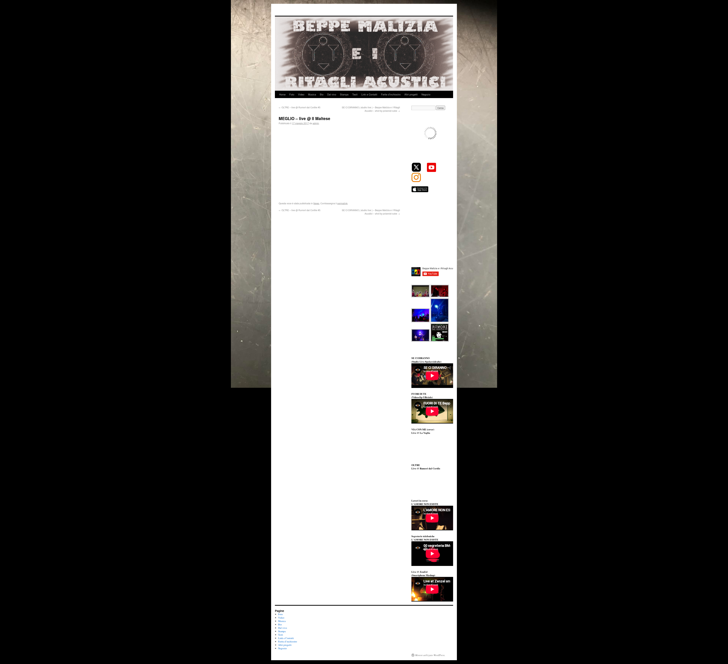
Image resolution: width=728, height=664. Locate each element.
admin (316, 123)
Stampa (344, 94)
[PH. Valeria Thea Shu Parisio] (440, 321)
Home (282, 94)
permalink (342, 203)
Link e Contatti (369, 94)
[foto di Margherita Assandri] (420, 296)
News (316, 203)
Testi (355, 94)
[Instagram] (416, 181)
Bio (321, 94)
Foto (291, 94)
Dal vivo (331, 94)
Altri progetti (411, 94)
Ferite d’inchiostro (391, 94)
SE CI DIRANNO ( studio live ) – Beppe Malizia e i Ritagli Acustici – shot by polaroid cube (371, 109)
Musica (312, 94)
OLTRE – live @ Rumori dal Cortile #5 (299, 107)
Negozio (425, 94)
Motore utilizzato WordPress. (430, 655)
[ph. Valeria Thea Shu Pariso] (420, 321)
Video (301, 94)
